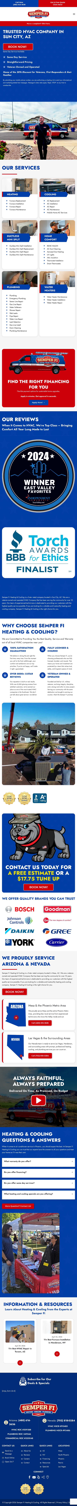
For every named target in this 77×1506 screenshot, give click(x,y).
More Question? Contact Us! (18, 1206)
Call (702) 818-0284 (40, 1056)
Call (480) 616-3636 (40, 1023)
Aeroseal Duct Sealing (55, 252)
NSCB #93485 (61, 1426)
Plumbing (13, 295)
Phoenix (61, 1458)
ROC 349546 (25, 1434)
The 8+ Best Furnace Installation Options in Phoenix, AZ (57, 1343)
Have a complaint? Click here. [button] (38, 23)
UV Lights (50, 254)
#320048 (28, 1438)
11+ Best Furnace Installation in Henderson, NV (20, 1341)
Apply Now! (37, 402)
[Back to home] (38, 14)
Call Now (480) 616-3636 (19, 3)
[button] (74, 14)
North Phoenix (63, 1455)
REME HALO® (52, 246)
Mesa (60, 1451)
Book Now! (17, 46)
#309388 (26, 1429)
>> (20, 1354)
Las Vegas (62, 1466)
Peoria (60, 1462)
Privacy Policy (62, 1502)
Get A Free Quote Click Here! (57, 3)
